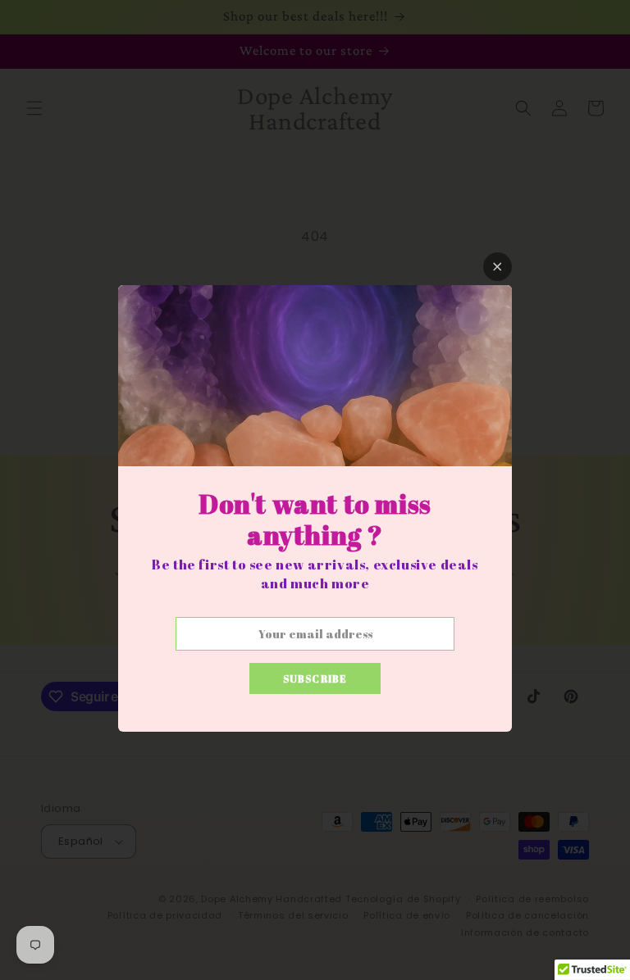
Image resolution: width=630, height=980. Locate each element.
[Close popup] (497, 266)
